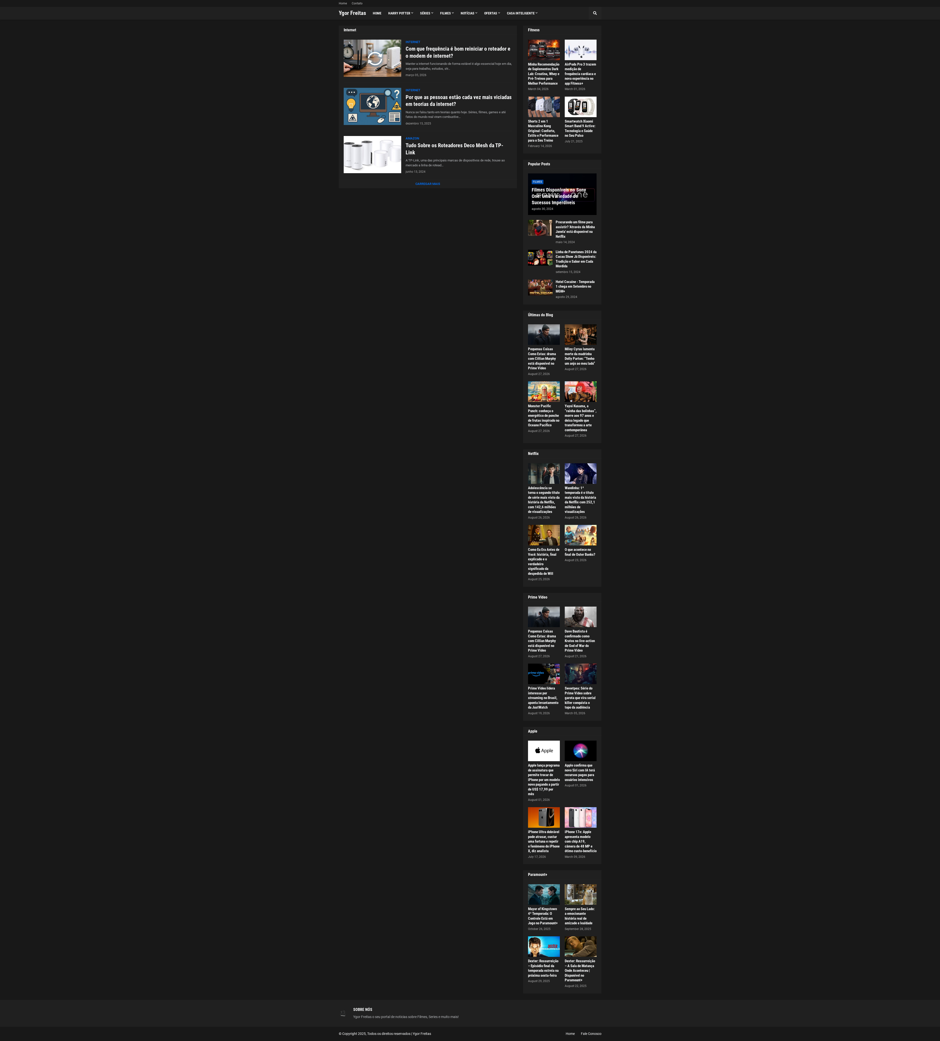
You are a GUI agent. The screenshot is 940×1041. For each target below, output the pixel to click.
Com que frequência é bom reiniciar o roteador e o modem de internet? (458, 52)
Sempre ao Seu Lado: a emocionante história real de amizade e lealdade (580, 916)
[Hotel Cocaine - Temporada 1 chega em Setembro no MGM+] (540, 287)
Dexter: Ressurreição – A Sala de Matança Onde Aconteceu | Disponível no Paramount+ (580, 970)
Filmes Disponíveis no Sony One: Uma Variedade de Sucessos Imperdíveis (559, 196)
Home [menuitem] (377, 13)
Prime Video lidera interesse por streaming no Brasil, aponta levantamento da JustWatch (543, 698)
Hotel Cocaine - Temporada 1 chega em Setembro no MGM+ (575, 287)
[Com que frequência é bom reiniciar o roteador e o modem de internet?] (372, 58)
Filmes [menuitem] (445, 13)
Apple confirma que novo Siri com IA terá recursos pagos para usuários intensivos (580, 772)
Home (343, 3)
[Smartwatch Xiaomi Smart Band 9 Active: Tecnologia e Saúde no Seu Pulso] (581, 107)
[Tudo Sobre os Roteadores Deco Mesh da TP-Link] (372, 154)
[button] (595, 13)
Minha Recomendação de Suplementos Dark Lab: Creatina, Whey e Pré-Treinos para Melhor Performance (543, 74)
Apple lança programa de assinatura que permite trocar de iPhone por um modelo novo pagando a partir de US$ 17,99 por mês (544, 779)
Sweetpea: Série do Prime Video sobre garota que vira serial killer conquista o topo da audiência (580, 698)
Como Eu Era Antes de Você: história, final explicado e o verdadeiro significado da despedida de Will (543, 561)
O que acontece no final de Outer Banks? (580, 552)
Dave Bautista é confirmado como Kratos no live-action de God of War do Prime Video (580, 641)
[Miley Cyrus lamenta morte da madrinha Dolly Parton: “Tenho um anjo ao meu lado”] (581, 334)
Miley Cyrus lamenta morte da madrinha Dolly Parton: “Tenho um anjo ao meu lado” (580, 356)
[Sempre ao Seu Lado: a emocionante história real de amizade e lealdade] (581, 894)
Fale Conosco (591, 1034)
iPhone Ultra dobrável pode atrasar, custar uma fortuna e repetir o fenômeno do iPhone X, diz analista (544, 841)
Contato (357, 3)
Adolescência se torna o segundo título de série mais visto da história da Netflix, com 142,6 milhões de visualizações (544, 500)
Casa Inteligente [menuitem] (521, 13)
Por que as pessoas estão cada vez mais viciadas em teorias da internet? (459, 100)
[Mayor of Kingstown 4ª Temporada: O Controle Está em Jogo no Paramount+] (544, 894)
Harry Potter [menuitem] (399, 13)
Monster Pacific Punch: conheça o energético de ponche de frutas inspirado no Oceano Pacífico (543, 415)
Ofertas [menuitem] (490, 13)
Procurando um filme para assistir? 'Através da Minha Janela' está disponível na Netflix (575, 229)
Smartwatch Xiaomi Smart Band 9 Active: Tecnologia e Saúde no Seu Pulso (580, 128)
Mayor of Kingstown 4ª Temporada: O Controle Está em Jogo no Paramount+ (543, 916)
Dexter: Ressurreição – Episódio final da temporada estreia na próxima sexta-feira (543, 968)
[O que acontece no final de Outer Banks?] (581, 535)
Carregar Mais (427, 184)
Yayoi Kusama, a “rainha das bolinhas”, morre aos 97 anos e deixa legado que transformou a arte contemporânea (581, 418)
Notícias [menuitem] (467, 13)
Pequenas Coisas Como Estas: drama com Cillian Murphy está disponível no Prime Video (542, 358)
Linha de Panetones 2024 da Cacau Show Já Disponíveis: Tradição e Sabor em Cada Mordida (576, 259)
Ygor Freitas (352, 13)
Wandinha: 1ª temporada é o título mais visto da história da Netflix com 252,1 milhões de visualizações (580, 500)
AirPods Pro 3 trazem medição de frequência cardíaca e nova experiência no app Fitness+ (580, 74)
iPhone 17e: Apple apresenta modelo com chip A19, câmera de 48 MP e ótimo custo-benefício (581, 841)
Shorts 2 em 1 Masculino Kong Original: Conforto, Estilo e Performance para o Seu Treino (543, 131)
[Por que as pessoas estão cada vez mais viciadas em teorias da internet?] (372, 106)
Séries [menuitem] (425, 13)
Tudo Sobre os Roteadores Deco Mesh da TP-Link (454, 149)
